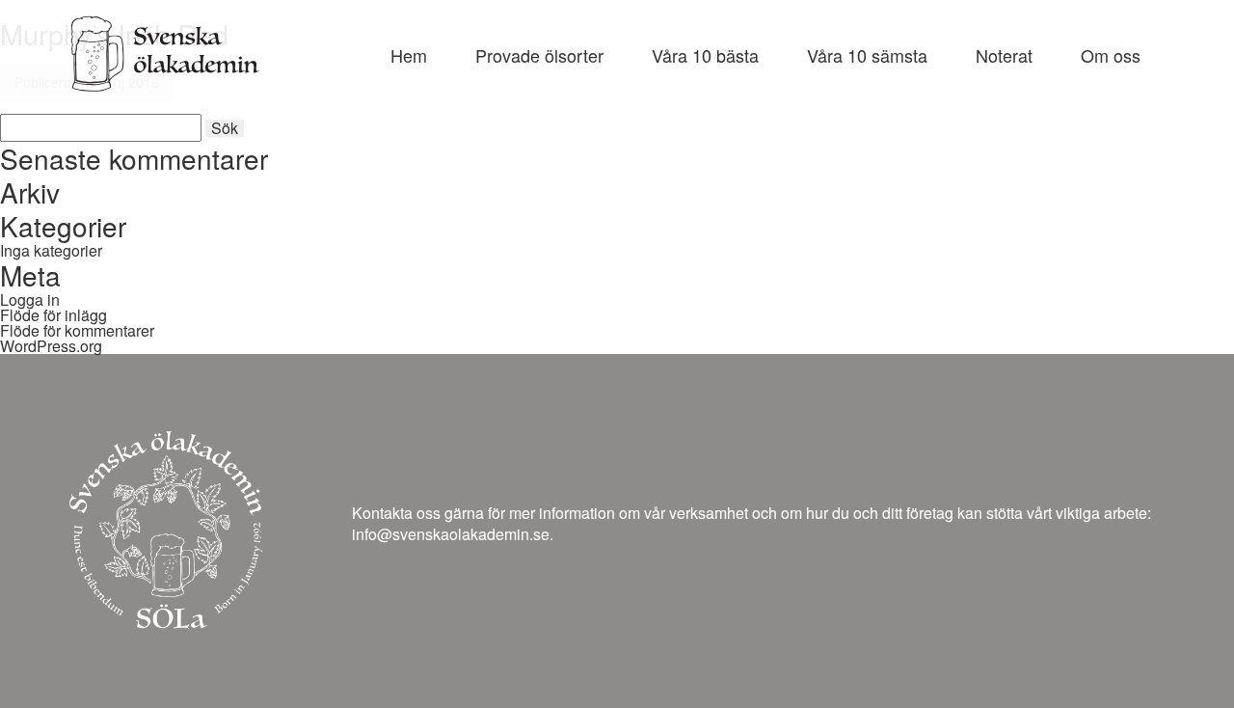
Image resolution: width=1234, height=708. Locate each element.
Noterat (1004, 55)
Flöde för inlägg (53, 315)
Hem (408, 55)
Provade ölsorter (539, 55)
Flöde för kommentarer (77, 330)
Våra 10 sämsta (867, 55)
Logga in (30, 299)
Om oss (1110, 55)
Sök (224, 128)
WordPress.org (51, 346)
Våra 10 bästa (705, 55)
